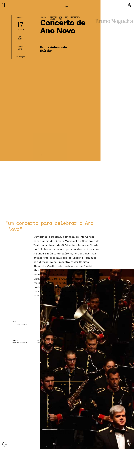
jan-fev (61, 18)
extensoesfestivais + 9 (73, 18)
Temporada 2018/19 (53, 18)
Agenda (43, 17)
